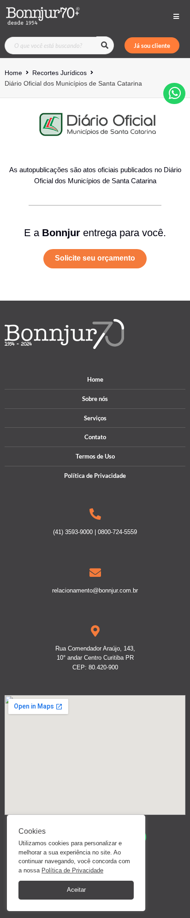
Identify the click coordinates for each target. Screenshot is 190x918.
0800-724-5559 (117, 532)
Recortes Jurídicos (59, 72)
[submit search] (105, 45)
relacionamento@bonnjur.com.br (95, 590)
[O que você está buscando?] (50, 45)
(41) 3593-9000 (73, 532)
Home (13, 72)
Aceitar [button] (76, 889)
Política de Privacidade (72, 870)
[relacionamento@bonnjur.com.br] (95, 572)
